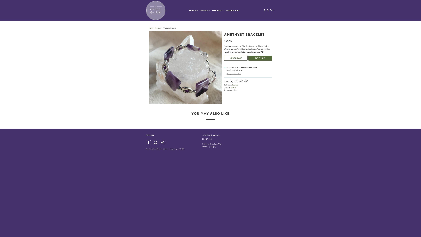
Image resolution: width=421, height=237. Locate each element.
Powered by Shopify (209, 147)
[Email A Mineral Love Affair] (163, 142)
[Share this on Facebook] (236, 81)
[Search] (267, 10)
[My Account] (264, 10)
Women (233, 87)
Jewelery (204, 10)
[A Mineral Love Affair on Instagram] (156, 142)
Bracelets (235, 85)
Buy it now (260, 58)
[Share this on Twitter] (231, 81)
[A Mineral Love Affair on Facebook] (149, 142)
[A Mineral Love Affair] (156, 10)
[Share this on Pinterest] (241, 81)
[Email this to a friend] (246, 81)
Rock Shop (217, 10)
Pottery (192, 10)
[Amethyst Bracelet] (185, 67)
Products (158, 28)
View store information (234, 74)
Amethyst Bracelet (244, 34)
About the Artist (232, 10)
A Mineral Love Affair (215, 144)
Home (151, 28)
